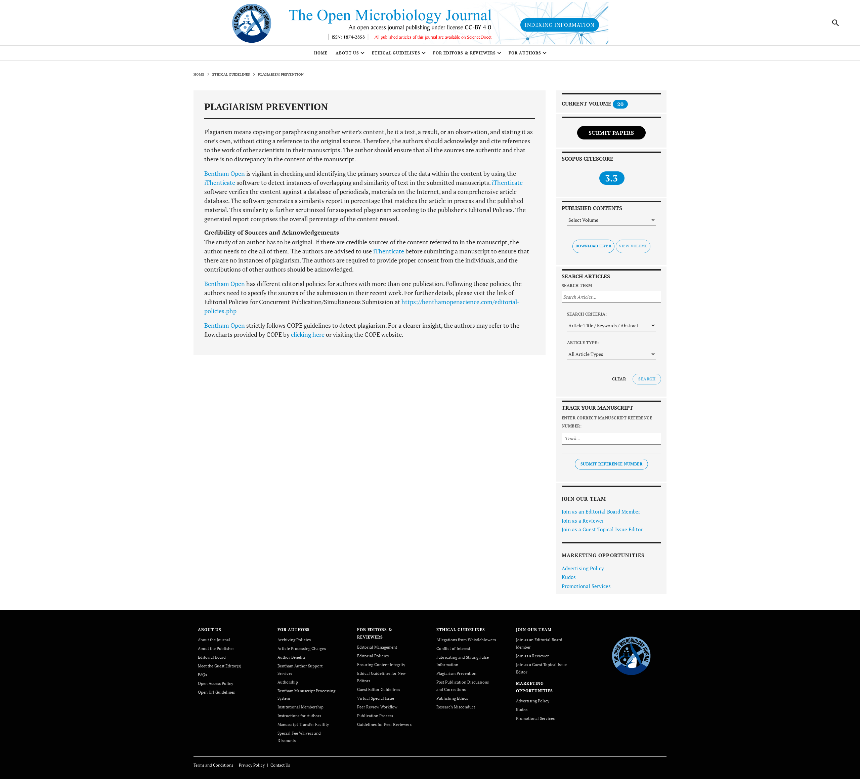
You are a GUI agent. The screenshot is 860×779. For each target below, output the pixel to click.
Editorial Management (377, 647)
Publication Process (375, 715)
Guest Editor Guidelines (378, 689)
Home (321, 52)
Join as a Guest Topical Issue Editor (602, 529)
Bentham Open (224, 173)
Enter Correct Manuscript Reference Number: (607, 421)
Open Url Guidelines (216, 692)
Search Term (577, 285)
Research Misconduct (455, 706)
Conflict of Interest (453, 648)
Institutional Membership (300, 706)
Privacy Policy (252, 765)
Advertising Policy (583, 568)
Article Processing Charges (301, 648)
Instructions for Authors (299, 715)
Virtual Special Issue (375, 698)
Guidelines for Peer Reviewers (384, 724)
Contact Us (280, 765)
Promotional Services (586, 586)
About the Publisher (216, 648)
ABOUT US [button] (347, 52)
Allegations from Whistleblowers (466, 639)
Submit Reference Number (611, 463)
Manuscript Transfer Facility (303, 724)
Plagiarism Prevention (456, 673)
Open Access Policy (215, 683)
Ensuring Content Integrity (381, 664)
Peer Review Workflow (377, 706)
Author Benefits (291, 657)
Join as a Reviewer (583, 520)
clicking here (308, 334)
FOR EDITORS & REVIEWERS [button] (464, 52)
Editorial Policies (373, 655)
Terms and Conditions (213, 765)
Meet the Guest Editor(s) (219, 665)
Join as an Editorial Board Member (601, 511)
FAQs (202, 674)
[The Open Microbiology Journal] (631, 654)
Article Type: (583, 342)
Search (646, 378)
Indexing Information (560, 25)
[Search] (835, 22)
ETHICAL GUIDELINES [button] (396, 52)
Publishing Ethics (452, 698)
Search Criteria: (587, 314)
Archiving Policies (294, 639)
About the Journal (214, 639)
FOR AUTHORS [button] (525, 52)
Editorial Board (212, 657)
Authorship (287, 682)
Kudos (569, 577)
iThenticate (219, 182)
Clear (619, 378)
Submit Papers (611, 132)
